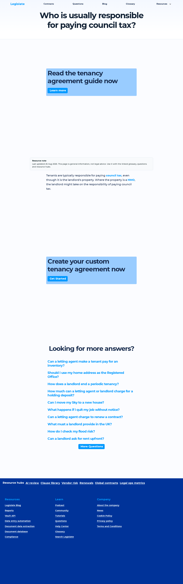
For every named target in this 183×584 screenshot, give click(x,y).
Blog (104, 4)
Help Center (62, 526)
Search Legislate (64, 537)
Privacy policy (105, 521)
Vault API (10, 516)
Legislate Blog (13, 505)
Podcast (59, 505)
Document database (16, 532)
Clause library (50, 483)
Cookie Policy (104, 516)
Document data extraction (20, 526)
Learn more (58, 90)
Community (62, 511)
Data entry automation (18, 521)
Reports (9, 511)
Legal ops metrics (132, 483)
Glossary (130, 4)
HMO (131, 180)
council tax (114, 175)
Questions (78, 4)
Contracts (49, 4)
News (100, 511)
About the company (108, 505)
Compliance (11, 537)
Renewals (86, 483)
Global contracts (106, 483)
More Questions (92, 446)
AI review (32, 483)
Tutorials (60, 516)
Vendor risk (70, 483)
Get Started (58, 278)
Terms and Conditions (109, 526)
